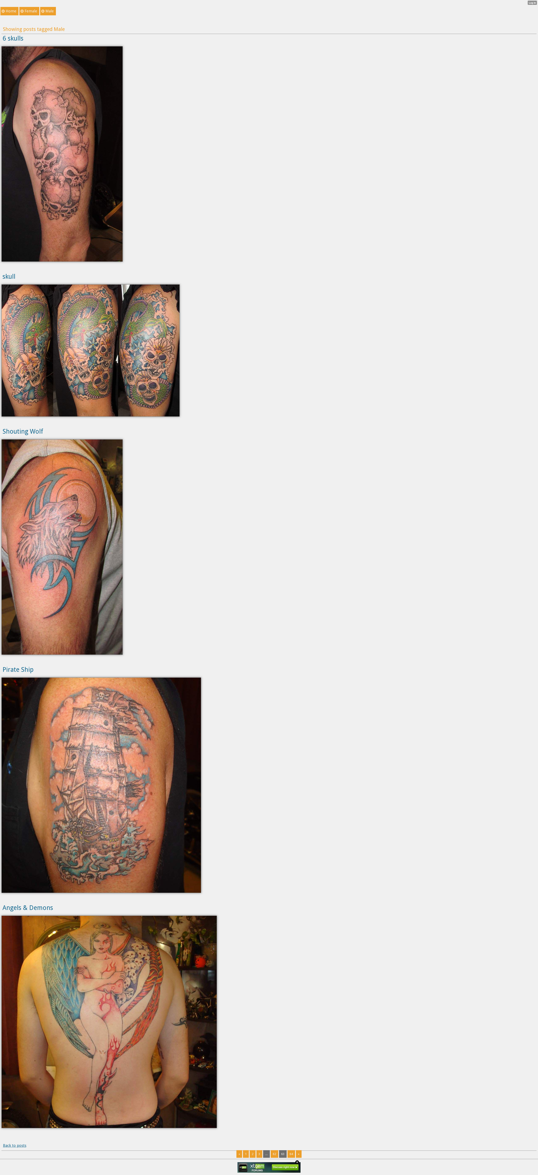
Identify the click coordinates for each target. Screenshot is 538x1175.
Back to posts (14, 1145)
